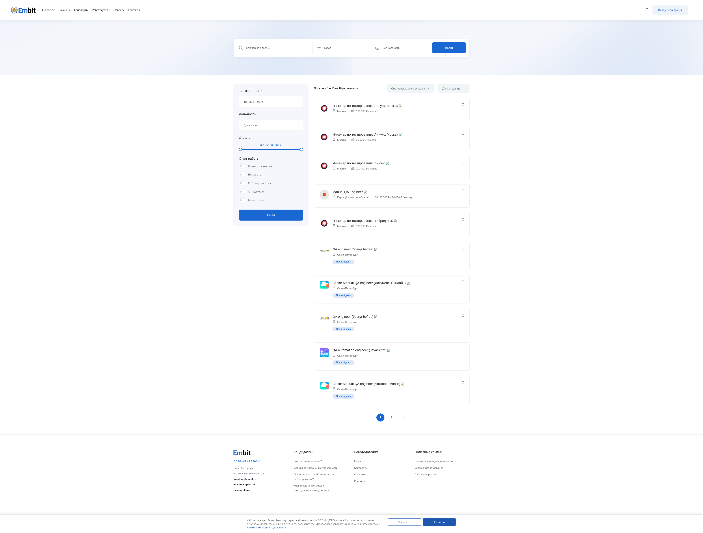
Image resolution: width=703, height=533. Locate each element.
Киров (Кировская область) (353, 197)
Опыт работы (249, 158)
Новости (119, 10)
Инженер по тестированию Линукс (358, 163)
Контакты (134, 10)
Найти (449, 47)
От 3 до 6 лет (256, 191)
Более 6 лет (255, 200)
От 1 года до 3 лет (259, 183)
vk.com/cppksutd (244, 484)
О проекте (48, 10)
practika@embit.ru (244, 479)
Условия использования (429, 467)
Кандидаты (81, 10)
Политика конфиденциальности (434, 461)
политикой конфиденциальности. (267, 527)
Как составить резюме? (308, 461)
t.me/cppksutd (242, 490)
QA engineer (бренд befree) (352, 249)
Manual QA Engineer (347, 192)
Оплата (244, 137)
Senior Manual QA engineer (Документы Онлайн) (369, 283)
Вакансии (64, 10)
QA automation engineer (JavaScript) (359, 350)
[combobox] (343, 47)
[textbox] (341, 47)
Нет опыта (254, 174)
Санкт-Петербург (347, 254)
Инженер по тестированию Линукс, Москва (365, 106)
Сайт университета (426, 474)
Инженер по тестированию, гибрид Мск (362, 221)
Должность (247, 114)
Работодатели (101, 10)
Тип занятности (250, 90)
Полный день (343, 261)
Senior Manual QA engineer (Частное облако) (366, 384)
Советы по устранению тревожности (316, 467)
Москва (341, 111)
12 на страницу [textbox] (450, 88)
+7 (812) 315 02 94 (247, 461)
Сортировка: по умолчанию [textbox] (408, 88)
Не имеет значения (260, 166)
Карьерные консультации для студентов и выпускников (311, 488)
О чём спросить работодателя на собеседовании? (314, 476)
